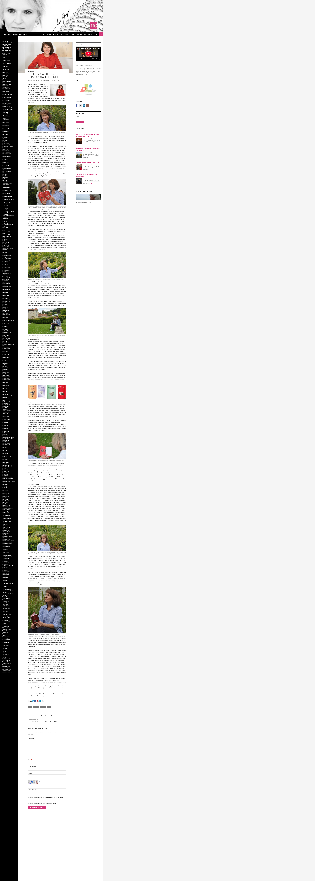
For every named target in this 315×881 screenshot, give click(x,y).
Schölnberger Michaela (7, 542)
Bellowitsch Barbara (6, 81)
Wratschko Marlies (6, 663)
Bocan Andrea (5, 91)
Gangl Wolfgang (5, 184)
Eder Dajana (5, 134)
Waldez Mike (5, 632)
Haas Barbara (5, 227)
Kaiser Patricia (5, 282)
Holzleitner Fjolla (6, 263)
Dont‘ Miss (79, 34)
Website (30, 773)
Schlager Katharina (6, 521)
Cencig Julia (5, 112)
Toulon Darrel (5, 613)
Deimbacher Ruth (6, 124)
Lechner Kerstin (6, 342)
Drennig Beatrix (5, 130)
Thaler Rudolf (5, 604)
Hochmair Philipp (6, 246)
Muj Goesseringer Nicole (8, 395)
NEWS (85, 34)
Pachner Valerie (5, 422)
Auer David (4, 62)
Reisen (73, 34)
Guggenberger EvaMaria (7, 224)
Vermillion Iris (5, 626)
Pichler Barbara (5, 432)
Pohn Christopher (6, 443)
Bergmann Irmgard (6, 84)
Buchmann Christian (6, 103)
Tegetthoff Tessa (6, 598)
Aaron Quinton (5, 39)
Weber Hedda (5, 636)
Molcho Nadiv (5, 384)
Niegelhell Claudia (6, 404)
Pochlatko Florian (6, 440)
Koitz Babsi (4, 308)
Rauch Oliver (5, 475)
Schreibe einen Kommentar (48, 80)
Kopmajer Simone (6, 314)
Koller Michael (5, 311)
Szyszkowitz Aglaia (6, 589)
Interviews (48, 34)
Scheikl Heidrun (5, 517)
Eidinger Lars (5, 135)
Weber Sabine (5, 641)
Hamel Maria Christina (7, 236)
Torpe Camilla (5, 611)
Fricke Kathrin (5, 169)
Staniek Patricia (5, 574)
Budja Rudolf (5, 104)
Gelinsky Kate (5, 189)
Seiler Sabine (5, 559)
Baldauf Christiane (6, 73)
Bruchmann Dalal (6, 100)
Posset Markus (5, 452)
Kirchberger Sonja (6, 289)
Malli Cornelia (5, 369)
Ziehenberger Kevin (6, 669)
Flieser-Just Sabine (6, 164)
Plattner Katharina (6, 435)
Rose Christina (5, 493)
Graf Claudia (5, 208)
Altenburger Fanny (6, 50)
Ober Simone (5, 409)
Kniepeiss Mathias (6, 299)
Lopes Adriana (5, 357)
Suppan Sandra (5, 588)
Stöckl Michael (5, 579)
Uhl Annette (5, 620)
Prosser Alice (5, 459)
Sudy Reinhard (5, 586)
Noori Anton (5, 407)
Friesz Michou (5, 175)
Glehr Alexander (6, 195)
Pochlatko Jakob (5, 441)
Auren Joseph (5, 66)
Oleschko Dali (5, 418)
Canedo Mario (5, 110)
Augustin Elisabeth (6, 63)
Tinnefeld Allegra (6, 608)
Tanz (48, 707)
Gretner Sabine (5, 214)
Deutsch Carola (5, 125)
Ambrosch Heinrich (6, 51)
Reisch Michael (5, 483)
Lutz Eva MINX (5, 361)
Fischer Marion (5, 161)
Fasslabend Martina (6, 144)
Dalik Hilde (4, 121)
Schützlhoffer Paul (6, 551)
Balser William (5, 75)
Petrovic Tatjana (5, 431)
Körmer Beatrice (6, 316)
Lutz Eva (4, 360)
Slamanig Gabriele (6, 568)
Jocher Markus (5, 276)
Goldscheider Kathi (6, 202)
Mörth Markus (5, 387)
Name (30, 759)
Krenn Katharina (6, 322)
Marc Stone (4, 373)
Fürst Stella (4, 180)
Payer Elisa (4, 426)
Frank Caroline (5, 165)
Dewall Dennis (5, 127)
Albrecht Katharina (6, 44)
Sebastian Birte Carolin (7, 556)
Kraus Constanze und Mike (8, 320)
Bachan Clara (5, 70)
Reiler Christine (5, 480)
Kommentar (31, 738)
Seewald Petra (5, 558)
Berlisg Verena (5, 87)
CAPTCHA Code (32, 789)
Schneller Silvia (5, 534)
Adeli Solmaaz (5, 41)
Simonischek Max (6, 562)
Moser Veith (5, 391)
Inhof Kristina (5, 271)
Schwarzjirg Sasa (6, 554)
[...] (86, 143)
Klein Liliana (5, 294)
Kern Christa (5, 288)
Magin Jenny (5, 364)
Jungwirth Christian (6, 277)
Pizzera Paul (5, 434)
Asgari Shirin (5, 59)
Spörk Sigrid (5, 570)
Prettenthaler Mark (6, 456)
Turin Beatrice (5, 619)
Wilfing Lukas (5, 651)
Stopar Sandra (5, 580)
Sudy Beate (4, 585)
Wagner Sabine (5, 630)
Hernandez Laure (6, 242)
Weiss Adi (4, 644)
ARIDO (3, 57)
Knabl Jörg (4, 296)
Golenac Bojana (5, 203)
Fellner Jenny (5, 147)
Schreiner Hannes (6, 546)
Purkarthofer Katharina (7, 466)
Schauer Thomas (6, 515)
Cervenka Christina (6, 113)
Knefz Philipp (5, 298)
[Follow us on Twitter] (80, 105)
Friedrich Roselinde (6, 171)
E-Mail (78, 116)
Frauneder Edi (5, 167)
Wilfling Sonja (5, 653)
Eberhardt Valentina (6, 133)
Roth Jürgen (5, 497)
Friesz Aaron (5, 172)
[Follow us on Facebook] (77, 105)
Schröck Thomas (6, 548)
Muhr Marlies (5, 394)
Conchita (4, 118)
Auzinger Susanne (6, 68)
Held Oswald (5, 239)
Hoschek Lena (5, 268)
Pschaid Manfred (6, 460)
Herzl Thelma (5, 243)
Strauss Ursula (5, 582)
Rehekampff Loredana (7, 477)
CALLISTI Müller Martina (7, 109)
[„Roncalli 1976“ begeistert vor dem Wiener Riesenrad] (79, 155)
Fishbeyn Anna (5, 162)
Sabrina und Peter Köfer (7, 508)
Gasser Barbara (5, 186)
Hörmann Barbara (6, 267)
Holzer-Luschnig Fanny (7, 260)
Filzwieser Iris (5, 155)
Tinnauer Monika (6, 607)
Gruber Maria (5, 218)
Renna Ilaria (5, 484)
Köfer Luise (5, 307)
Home (42, 34)
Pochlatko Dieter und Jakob (8, 437)
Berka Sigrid (5, 85)
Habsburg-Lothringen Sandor (8, 234)
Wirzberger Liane (6, 654)
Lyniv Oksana (5, 363)
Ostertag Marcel (6, 419)
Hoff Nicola (4, 252)
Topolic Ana (4, 610)
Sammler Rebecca (6, 509)
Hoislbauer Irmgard (6, 258)
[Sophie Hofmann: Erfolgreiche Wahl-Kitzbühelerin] (79, 181)
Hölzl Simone (5, 261)
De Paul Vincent (5, 122)
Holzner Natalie (5, 264)
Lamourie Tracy (5, 335)
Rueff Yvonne (5, 502)
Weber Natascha (6, 639)
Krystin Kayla (5, 328)
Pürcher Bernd (5, 463)
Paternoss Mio (5, 425)
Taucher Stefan (5, 596)
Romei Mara (5, 490)
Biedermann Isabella (6, 88)
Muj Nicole (4, 397)
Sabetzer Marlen (6, 506)
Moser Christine (6, 390)
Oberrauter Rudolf (6, 412)
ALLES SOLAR (5, 45)
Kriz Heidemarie (6, 325)
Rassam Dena (5, 472)
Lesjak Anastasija (6, 350)
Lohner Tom (5, 356)
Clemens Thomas (6, 116)
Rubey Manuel (5, 500)
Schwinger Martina (6, 555)
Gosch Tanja (5, 205)
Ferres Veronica (6, 152)
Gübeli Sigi (4, 221)
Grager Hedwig (5, 212)
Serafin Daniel (5, 561)
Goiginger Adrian (6, 200)
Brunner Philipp (5, 102)
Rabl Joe (4, 468)
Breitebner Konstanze (7, 99)
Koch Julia (4, 304)
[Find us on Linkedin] (84, 105)
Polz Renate (5, 446)
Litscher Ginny (5, 354)
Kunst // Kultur (64, 34)
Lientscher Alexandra (7, 353)
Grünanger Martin (6, 220)
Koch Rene (4, 305)
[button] (32, 392)
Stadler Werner (5, 573)
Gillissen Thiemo (6, 193)
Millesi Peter (5, 382)
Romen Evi (4, 491)
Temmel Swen (5, 602)
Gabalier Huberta (6, 181)
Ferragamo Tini (5, 150)
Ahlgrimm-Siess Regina (7, 42)
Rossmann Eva (5, 496)
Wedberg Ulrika (5, 642)
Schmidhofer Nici (6, 525)
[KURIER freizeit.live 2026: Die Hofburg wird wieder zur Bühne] (79, 141)
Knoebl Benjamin (6, 301)
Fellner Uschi (5, 149)
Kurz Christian (5, 329)
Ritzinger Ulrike (5, 489)
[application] (88, 54)
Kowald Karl (5, 319)
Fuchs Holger (5, 177)
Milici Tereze (5, 381)
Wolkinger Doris (6, 661)
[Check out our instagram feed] (87, 105)
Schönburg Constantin (7, 543)
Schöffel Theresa (6, 539)
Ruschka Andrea (6, 505)
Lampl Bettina (5, 336)
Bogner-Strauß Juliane (7, 94)
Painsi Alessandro (6, 424)
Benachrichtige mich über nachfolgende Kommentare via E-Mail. (46, 797)
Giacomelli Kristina (6, 192)
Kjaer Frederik (5, 291)
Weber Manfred (6, 638)
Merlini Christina (6, 379)
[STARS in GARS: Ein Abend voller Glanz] (79, 167)
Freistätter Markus (6, 168)
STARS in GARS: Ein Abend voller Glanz (87, 162)
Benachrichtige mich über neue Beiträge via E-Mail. (42, 803)
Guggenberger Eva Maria (7, 223)
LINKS (97, 34)
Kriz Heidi (4, 326)
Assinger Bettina (6, 60)
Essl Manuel (5, 141)
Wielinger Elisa (5, 648)
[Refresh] (40, 781)
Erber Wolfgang (5, 138)
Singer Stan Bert (5, 564)
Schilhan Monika (6, 520)
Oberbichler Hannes (6, 410)
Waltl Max (4, 635)
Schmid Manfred (6, 524)
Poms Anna (4, 450)
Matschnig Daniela (6, 376)
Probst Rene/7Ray (6, 458)
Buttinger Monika (6, 106)
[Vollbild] (99, 59)
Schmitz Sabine (5, 528)
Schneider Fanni (6, 531)
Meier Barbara (5, 378)
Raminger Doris (5, 469)
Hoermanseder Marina (7, 248)
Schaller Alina (5, 514)
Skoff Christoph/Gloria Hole (8, 565)
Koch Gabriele (5, 302)
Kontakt (90, 34)
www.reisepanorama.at (82, 201)
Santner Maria (5, 512)
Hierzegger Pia (5, 245)
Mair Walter (5, 366)
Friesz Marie (5, 174)
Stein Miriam (5, 577)
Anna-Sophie (5, 54)
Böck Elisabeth (5, 93)
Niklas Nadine (5, 406)
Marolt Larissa (5, 375)
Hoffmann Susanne (6, 255)
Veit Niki (4, 623)
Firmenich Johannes (6, 156)
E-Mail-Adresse (32, 766)
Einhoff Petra (5, 137)
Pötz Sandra (5, 453)
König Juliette (5, 313)
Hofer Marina (5, 251)
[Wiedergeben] (78, 59)
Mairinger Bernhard (6, 367)
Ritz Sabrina (4, 487)
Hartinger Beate (6, 237)
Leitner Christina (6, 348)
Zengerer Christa (6, 667)
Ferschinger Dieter (6, 153)
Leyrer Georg (5, 351)
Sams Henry (5, 511)
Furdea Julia (5, 178)
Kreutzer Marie (5, 323)
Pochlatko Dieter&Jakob (7, 438)
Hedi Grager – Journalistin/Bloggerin (14, 34)
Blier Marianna (5, 90)
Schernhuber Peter (6, 518)
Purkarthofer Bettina (7, 465)
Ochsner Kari (5, 413)
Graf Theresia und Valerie (8, 211)
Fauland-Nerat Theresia (7, 146)
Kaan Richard (5, 280)
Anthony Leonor (6, 56)
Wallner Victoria (6, 633)
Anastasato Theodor (6, 53)
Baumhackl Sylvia (6, 79)
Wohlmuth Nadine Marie (7, 655)
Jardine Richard (5, 274)
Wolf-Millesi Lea (6, 660)
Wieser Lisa (5, 650)
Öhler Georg (5, 415)
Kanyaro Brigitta (6, 285)
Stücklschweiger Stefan (7, 583)
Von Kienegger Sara (6, 629)
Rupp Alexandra (5, 503)
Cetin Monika (5, 115)
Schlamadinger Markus (7, 523)
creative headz (5, 119)
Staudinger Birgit (6, 576)
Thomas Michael (6, 605)
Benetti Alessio (5, 82)
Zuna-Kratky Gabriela (7, 672)
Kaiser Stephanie (6, 283)
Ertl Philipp (4, 140)
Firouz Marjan (5, 158)
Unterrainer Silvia (6, 621)
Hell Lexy (4, 240)
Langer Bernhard (6, 338)
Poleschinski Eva (6, 444)
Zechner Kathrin (6, 666)
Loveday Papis (5, 359)
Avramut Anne (5, 69)
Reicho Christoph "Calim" (8, 478)
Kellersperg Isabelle (6, 286)
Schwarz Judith (5, 552)
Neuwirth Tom (5, 403)
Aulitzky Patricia (5, 65)
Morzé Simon (5, 388)
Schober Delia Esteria (7, 536)
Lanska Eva (4, 341)
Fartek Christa (5, 143)
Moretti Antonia (5, 385)
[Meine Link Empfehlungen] (88, 197)
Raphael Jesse (5, 471)
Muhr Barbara (5, 393)
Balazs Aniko (5, 72)
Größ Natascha (5, 217)
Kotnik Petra (5, 317)
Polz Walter (4, 447)
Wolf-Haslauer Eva (6, 658)
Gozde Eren (5, 206)
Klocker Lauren (5, 295)
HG (38, 80)
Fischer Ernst (5, 159)
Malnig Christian (6, 370)
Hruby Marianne (6, 270)
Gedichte (43, 707)
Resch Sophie (5, 486)
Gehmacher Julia (6, 187)
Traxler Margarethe (6, 614)
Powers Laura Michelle (7, 455)
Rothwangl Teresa (6, 499)
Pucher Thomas (5, 462)
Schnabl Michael (6, 530)
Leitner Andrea (5, 347)
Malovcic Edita (5, 372)
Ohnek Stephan (5, 416)
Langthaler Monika (6, 339)
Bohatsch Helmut (6, 96)
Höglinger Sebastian (6, 257)
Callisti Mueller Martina (7, 107)
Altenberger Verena (6, 48)
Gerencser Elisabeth (6, 190)
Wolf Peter (4, 657)
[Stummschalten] (96, 59)
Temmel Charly (5, 601)
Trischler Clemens (6, 617)
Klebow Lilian (5, 292)
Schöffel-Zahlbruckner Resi (8, 540)
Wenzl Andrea (5, 645)
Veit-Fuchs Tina (5, 624)
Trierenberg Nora (6, 616)
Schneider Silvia (5, 533)
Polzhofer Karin (5, 449)
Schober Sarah (5, 537)
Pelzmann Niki (5, 428)
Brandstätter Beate (6, 97)
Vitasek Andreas (6, 627)
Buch (30, 707)
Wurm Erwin (5, 664)
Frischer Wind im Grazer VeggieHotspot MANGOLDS (42, 720)
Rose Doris (4, 494)
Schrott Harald (5, 549)
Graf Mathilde (5, 209)
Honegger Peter (6, 265)
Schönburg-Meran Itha (7, 545)
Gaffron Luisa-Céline (7, 183)
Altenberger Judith (6, 47)
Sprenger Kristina (6, 571)
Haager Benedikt (6, 226)
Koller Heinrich (5, 310)
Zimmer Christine (6, 670)
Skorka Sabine (5, 567)
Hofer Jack (4, 249)
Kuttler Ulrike (5, 330)
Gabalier (36, 707)
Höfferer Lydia (5, 254)
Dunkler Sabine (5, 131)
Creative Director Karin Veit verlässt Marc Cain (40, 715)
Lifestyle (55, 34)
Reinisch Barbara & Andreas (8, 481)
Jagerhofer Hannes (6, 273)
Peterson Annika (6, 429)
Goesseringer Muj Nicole (8, 199)
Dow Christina (5, 128)
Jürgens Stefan (5, 279)
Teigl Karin (4, 599)
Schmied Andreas (6, 527)
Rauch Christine (5, 474)
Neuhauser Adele (6, 401)
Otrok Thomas (5, 421)
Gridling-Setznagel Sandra (8, 215)
